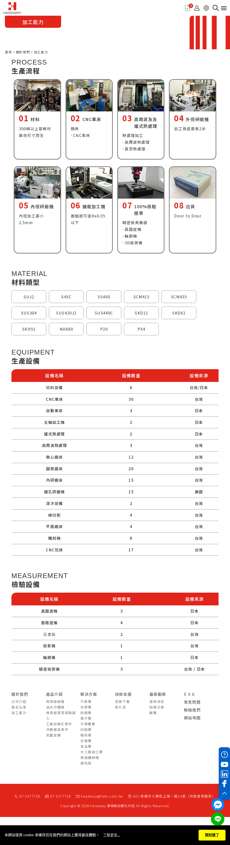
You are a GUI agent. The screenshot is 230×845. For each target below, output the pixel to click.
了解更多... (111, 835)
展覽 (153, 712)
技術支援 (123, 694)
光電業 (86, 740)
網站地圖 (192, 717)
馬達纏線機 (89, 757)
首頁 (8, 52)
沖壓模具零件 (57, 729)
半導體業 (87, 724)
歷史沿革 (18, 707)
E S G (189, 694)
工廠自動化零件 (59, 724)
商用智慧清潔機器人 (61, 715)
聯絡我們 (192, 710)
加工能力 (18, 712)
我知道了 (212, 835)
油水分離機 (55, 707)
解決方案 (88, 694)
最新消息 (156, 701)
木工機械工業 (91, 752)
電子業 (86, 718)
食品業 (86, 746)
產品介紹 (54, 694)
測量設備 (53, 735)
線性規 (86, 763)
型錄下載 (122, 701)
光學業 (86, 707)
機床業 (86, 735)
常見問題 (192, 702)
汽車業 (86, 701)
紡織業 (86, 712)
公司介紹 (18, 701)
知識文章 (156, 707)
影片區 (120, 707)
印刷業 (86, 729)
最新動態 (157, 694)
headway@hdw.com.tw (102, 796)
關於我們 (23, 52)
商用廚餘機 (55, 701)
